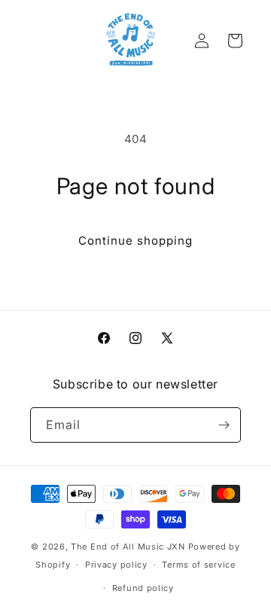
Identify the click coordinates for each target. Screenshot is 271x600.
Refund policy (143, 588)
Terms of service (198, 564)
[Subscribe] (223, 425)
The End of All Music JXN (128, 546)
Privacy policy (116, 564)
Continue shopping (135, 240)
